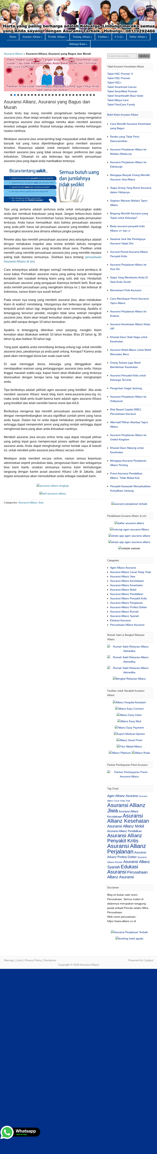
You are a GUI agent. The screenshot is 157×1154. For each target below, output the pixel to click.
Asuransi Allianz (78, 16)
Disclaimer (50, 960)
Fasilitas (103, 36)
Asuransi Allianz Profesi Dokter (128, 607)
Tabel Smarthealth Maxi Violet (125, 95)
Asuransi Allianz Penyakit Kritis (128, 598)
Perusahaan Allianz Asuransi (127, 624)
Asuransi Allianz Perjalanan (126, 602)
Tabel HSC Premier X (120, 73)
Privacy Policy (33, 960)
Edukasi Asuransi (120, 620)
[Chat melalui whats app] (52, 493)
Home (13, 36)
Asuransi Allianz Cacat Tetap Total (130, 572)
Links (19, 960)
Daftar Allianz (138, 36)
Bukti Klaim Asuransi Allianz (122, 114)
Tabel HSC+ (114, 82)
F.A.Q (119, 36)
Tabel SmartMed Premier (122, 91)
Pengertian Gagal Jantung (126, 388)
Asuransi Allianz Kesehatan (126, 585)
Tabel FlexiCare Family (121, 104)
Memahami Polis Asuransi (125, 290)
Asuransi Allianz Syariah (124, 616)
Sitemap (9, 960)
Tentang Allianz (82, 36)
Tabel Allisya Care (118, 100)
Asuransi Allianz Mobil (123, 589)
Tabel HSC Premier (118, 78)
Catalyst (148, 960)
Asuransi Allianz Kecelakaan (127, 580)
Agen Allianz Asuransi (123, 567)
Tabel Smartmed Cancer (122, 86)
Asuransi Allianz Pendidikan (126, 594)
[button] (52, 74)
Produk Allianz (57, 36)
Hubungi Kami (78, 44)
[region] (52, 77)
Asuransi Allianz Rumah (124, 611)
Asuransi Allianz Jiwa (30, 502)
